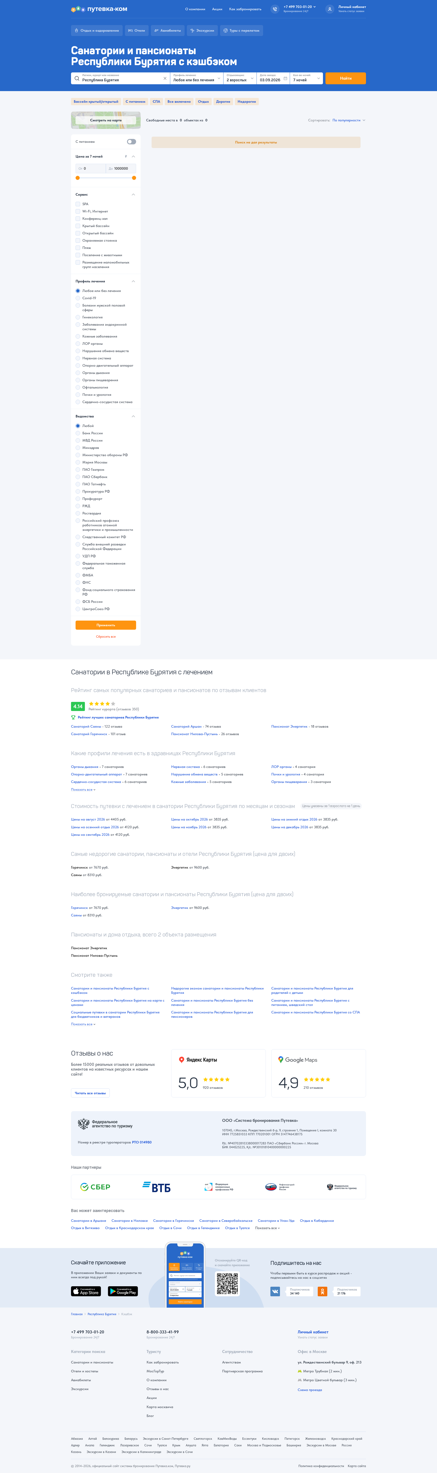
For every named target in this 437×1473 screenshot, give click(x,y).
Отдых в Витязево (85, 1228)
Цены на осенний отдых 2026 (95, 827)
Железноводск (315, 1438)
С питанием (135, 101)
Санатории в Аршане (88, 1220)
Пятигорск (292, 1438)
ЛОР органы (281, 767)
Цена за (101, 156)
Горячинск (79, 907)
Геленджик (107, 1445)
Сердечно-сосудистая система (96, 782)
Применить (106, 625)
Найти (346, 78)
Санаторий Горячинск (89, 734)
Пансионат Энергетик (289, 726)
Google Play (117, 1289)
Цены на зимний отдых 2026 (294, 819)
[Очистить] (165, 78)
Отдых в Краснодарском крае (129, 1228)
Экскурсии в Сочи (180, 1452)
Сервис (82, 194)
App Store (78, 1289)
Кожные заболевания (188, 782)
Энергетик (179, 907)
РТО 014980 (142, 1142)
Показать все (81, 790)
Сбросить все (106, 636)
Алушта (191, 1445)
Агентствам (231, 1362)
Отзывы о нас (158, 1389)
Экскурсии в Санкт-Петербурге (165, 1438)
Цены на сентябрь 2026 (90, 834)
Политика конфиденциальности (321, 1466)
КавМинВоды (227, 1438)
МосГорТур (155, 1371)
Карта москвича (160, 1407)
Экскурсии (80, 1389)
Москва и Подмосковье (264, 1445)
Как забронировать (245, 9)
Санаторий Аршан (186, 726)
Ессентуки (249, 1438)
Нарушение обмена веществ (194, 774)
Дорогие (223, 101)
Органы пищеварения (289, 782)
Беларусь (130, 1438)
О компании (195, 9)
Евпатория (221, 1445)
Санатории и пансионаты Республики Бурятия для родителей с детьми (312, 990)
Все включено (179, 101)
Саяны (76, 915)
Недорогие (247, 101)
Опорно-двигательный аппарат (96, 774)
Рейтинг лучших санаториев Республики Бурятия (118, 717)
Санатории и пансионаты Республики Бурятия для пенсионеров (212, 1014)
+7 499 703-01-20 (87, 1332)
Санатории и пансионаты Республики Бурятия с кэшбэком (110, 990)
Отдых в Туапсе (237, 1228)
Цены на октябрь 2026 (189, 819)
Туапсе (162, 1445)
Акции (217, 9)
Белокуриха (110, 1438)
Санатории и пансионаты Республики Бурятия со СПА (315, 1012)
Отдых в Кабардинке (317, 1220)
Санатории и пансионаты (92, 1362)
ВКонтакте (279, 1289)
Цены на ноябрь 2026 (188, 827)
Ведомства (85, 416)
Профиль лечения (90, 281)
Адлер (75, 1445)
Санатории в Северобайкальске (225, 1220)
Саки (238, 1445)
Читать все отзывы (90, 1093)
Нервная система (185, 767)
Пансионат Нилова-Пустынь (194, 734)
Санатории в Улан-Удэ (276, 1220)
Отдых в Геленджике (203, 1228)
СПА (156, 101)
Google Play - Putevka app (225, 1276)
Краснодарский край (346, 1438)
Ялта (205, 1445)
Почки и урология (285, 774)
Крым (176, 1445)
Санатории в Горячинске (173, 1220)
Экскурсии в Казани (101, 1452)
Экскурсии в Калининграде (141, 1452)
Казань (76, 1452)
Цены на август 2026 (88, 819)
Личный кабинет (313, 1332)
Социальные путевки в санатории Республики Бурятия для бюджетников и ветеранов (115, 1014)
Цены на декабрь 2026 (289, 827)
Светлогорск (203, 1438)
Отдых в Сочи (170, 1228)
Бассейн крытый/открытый (96, 101)
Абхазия (77, 1438)
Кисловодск (270, 1438)
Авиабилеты (81, 1380)
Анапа (89, 1445)
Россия (347, 1445)
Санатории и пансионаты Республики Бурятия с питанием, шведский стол (310, 1002)
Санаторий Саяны (86, 726)
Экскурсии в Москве (321, 1445)
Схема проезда (310, 1390)
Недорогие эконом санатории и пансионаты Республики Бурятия (217, 990)
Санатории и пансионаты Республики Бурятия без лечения (212, 1002)
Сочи (148, 1445)
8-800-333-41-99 (163, 1332)
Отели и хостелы (84, 1371)
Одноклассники (331, 1289)
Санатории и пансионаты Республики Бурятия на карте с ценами (118, 1002)
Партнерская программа (242, 1371)
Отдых (203, 101)
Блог (150, 1416)
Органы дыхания (84, 767)
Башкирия (294, 1445)
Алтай (92, 1438)
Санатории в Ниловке (130, 1220)
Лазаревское (129, 1445)
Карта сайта (357, 1466)
